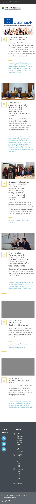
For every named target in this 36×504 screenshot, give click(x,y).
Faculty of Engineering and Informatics (18, 66)
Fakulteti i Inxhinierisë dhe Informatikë (20, 148)
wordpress (21, 348)
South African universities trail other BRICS (19, 380)
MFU (17, 72)
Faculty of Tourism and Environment (19, 405)
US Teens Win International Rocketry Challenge (18, 323)
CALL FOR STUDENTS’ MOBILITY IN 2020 (19, 39)
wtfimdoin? (30, 407)
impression (23, 407)
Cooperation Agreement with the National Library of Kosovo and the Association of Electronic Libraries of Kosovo (19, 109)
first (13, 348)
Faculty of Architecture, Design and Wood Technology (20, 64)
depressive (15, 407)
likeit (16, 348)
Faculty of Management (23, 403)
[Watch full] (18, 26)
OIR (20, 72)
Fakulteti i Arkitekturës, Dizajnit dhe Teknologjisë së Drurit (19, 145)
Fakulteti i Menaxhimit (15, 149)
